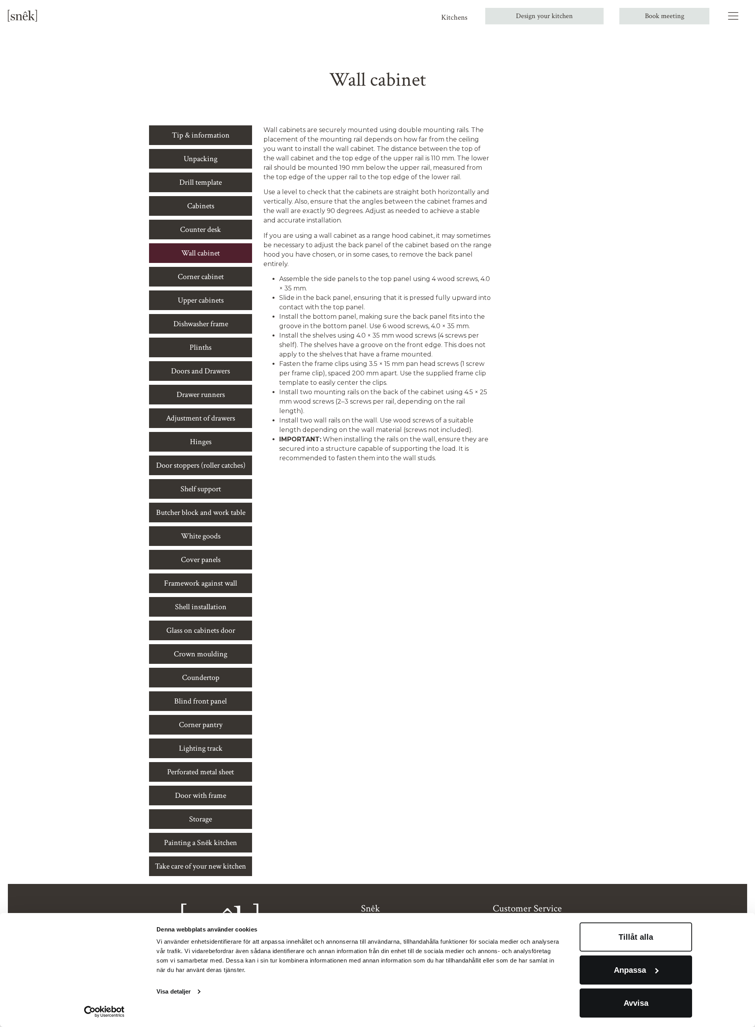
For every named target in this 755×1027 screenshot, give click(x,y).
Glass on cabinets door (200, 630)
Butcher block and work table (200, 512)
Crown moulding (200, 654)
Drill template (200, 182)
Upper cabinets (201, 300)
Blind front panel (200, 701)
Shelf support (200, 489)
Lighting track (201, 748)
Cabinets (200, 206)
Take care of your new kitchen (200, 866)
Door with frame (200, 795)
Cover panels (201, 560)
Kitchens (454, 17)
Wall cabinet (200, 253)
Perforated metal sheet (200, 772)
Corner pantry (201, 725)
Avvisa (636, 1003)
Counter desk (200, 229)
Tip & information (201, 135)
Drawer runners (201, 394)
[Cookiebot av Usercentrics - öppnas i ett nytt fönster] (104, 1012)
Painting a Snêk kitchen (200, 843)
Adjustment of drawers (200, 418)
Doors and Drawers (200, 371)
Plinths (201, 347)
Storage (200, 819)
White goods (201, 536)
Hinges (201, 442)
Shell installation (200, 607)
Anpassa (630, 970)
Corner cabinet (201, 277)
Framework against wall (200, 583)
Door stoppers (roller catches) (200, 465)
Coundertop (200, 677)
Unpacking (200, 159)
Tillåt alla (636, 937)
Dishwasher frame (200, 324)
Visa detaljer (174, 991)
